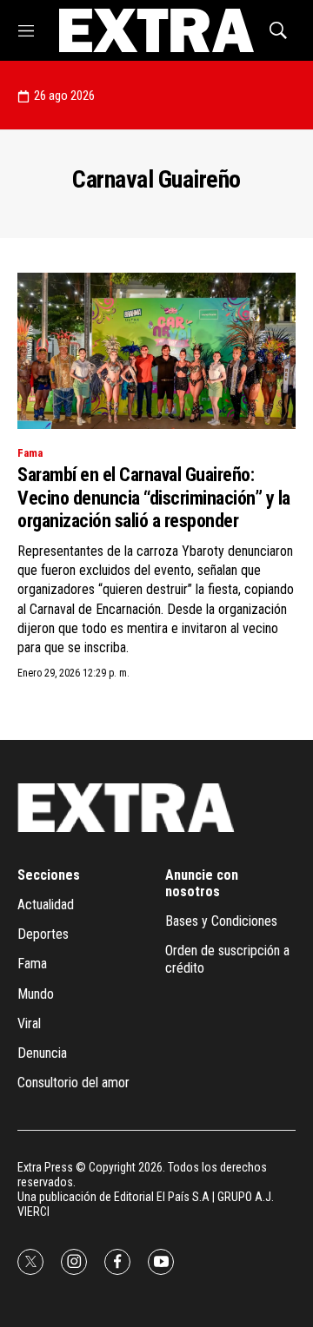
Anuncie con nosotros (201, 883)
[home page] (156, 30)
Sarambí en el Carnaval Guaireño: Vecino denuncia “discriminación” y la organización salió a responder (153, 497)
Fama (30, 452)
